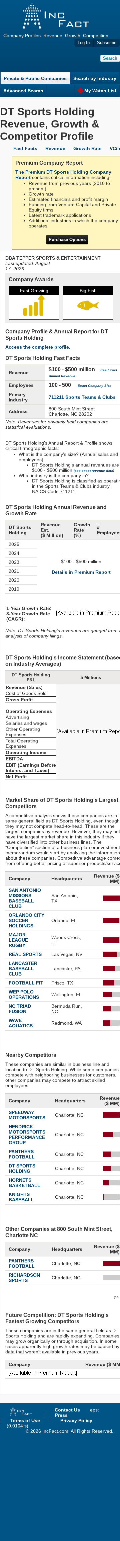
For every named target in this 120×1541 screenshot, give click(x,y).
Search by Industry (94, 78)
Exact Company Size (94, 385)
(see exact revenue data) (94, 470)
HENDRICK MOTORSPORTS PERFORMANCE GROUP (27, 1134)
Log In (84, 42)
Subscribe (106, 42)
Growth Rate (87, 148)
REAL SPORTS (25, 954)
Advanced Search (23, 90)
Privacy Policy (76, 1420)
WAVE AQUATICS (21, 1023)
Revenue (55, 148)
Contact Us (67, 1410)
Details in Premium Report (81, 572)
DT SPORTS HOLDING (22, 1168)
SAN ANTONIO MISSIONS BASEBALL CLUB (25, 898)
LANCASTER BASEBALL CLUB (23, 969)
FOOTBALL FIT (26, 982)
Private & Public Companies (35, 78)
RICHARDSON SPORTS (24, 1277)
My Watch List (100, 90)
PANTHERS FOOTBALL (22, 1154)
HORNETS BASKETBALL (24, 1182)
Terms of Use (25, 1420)
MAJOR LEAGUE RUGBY (18, 940)
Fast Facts (25, 148)
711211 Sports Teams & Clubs (82, 397)
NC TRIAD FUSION (20, 1008)
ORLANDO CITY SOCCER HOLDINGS (26, 920)
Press (61, 1415)
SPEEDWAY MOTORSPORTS (27, 1115)
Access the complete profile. (37, 347)
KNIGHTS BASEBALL (21, 1197)
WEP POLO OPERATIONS (24, 994)
